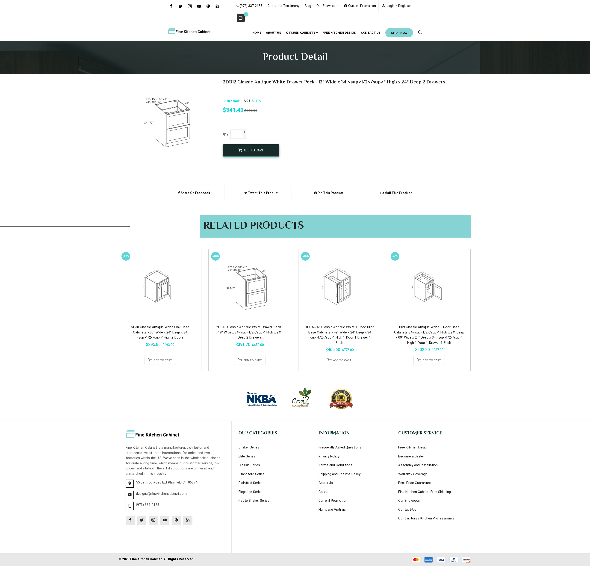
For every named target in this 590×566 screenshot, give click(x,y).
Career (324, 492)
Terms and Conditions (335, 465)
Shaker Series (249, 447)
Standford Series (252, 474)
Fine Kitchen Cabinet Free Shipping (424, 492)
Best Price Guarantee (414, 483)
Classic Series (249, 465)
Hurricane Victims (332, 509)
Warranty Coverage (413, 474)
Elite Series (247, 456)
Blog (308, 6)
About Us (326, 483)
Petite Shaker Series (254, 500)
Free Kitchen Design (413, 447)
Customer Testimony (283, 6)
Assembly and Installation (418, 465)
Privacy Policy (329, 456)
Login (391, 6)
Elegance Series (251, 492)
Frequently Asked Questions (340, 447)
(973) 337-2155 (250, 6)
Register (404, 6)
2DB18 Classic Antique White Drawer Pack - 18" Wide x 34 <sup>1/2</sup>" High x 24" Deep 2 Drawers (249, 332)
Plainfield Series (251, 483)
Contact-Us (407, 509)
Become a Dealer (411, 456)
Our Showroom (327, 6)
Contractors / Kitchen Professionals (426, 518)
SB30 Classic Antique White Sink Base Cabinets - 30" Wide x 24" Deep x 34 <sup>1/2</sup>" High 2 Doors (160, 332)
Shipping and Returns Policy (339, 474)
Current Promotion (362, 6)
